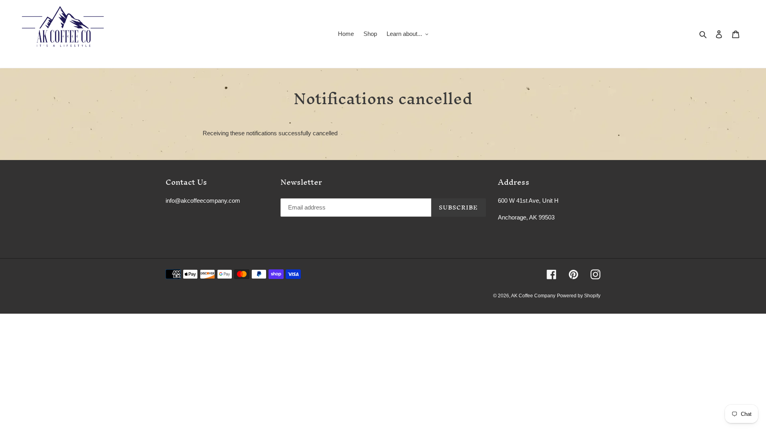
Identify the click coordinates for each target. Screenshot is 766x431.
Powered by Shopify (578, 296)
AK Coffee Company (533, 296)
